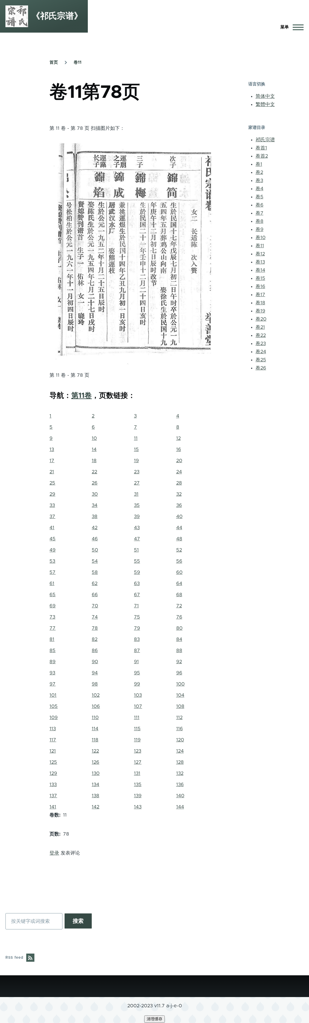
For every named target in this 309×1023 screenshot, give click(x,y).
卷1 (259, 164)
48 (179, 538)
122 (95, 751)
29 (52, 494)
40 (179, 516)
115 (137, 728)
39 (137, 516)
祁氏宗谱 (265, 139)
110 (95, 717)
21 (51, 471)
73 (52, 617)
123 (137, 751)
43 (137, 527)
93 (52, 672)
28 (179, 483)
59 (137, 572)
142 (95, 806)
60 (179, 572)
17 (51, 460)
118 (95, 739)
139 (138, 795)
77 (52, 628)
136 (180, 784)
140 (180, 795)
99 (137, 684)
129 (53, 773)
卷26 (261, 368)
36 (179, 505)
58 (95, 572)
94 (95, 672)
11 (136, 438)
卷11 (77, 62)
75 (137, 617)
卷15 (260, 278)
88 (179, 650)
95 (137, 672)
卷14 (260, 270)
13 (51, 449)
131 (137, 773)
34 (94, 505)
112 (179, 717)
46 (95, 538)
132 (179, 773)
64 (179, 583)
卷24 (261, 351)
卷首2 (262, 156)
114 (95, 728)
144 (180, 806)
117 (52, 739)
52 (179, 550)
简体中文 (265, 96)
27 (137, 483)
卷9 (259, 229)
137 (53, 795)
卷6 (259, 205)
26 (94, 483)
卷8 (259, 221)
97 (52, 684)
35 (137, 505)
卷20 (261, 319)
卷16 (260, 286)
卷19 (260, 310)
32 (179, 494)
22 (94, 471)
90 (95, 661)
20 (179, 460)
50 (95, 550)
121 (52, 751)
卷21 (260, 327)
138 (95, 795)
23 (136, 471)
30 (95, 494)
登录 (54, 853)
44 (179, 527)
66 (95, 594)
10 (94, 438)
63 (137, 583)
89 (52, 661)
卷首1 (261, 147)
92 (179, 661)
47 (137, 538)
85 (52, 650)
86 (95, 650)
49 (52, 550)
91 (136, 661)
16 (178, 449)
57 (52, 572)
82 (94, 639)
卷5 (259, 196)
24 (179, 471)
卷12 (260, 253)
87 (137, 650)
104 (180, 695)
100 (180, 684)
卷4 (259, 188)
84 (179, 639)
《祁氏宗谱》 (57, 16)
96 (179, 672)
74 (95, 617)
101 (52, 695)
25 (52, 483)
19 (136, 460)
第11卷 (81, 395)
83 (137, 639)
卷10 (261, 237)
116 (179, 728)
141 (52, 806)
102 (96, 695)
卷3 (259, 180)
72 (179, 605)
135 (138, 784)
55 (137, 561)
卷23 (261, 343)
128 (180, 762)
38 (94, 516)
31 (136, 494)
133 (53, 784)
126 (95, 762)
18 (94, 460)
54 (95, 561)
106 (96, 706)
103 (138, 695)
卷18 (260, 302)
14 (94, 449)
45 (52, 538)
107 (138, 706)
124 (180, 751)
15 (136, 449)
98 (95, 684)
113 (52, 728)
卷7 (259, 213)
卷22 (261, 335)
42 (94, 527)
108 (180, 706)
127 (138, 762)
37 (52, 516)
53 (52, 561)
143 (138, 806)
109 (53, 717)
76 (179, 617)
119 (137, 739)
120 (180, 739)
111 (136, 717)
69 (52, 605)
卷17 (260, 294)
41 (51, 527)
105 (53, 706)
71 (136, 605)
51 (136, 550)
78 (95, 628)
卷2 (259, 172)
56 (179, 561)
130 (96, 773)
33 (52, 505)
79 (137, 628)
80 (179, 628)
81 (51, 639)
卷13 (260, 262)
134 (95, 784)
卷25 (261, 359)
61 (51, 583)
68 (179, 594)
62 (94, 583)
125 (53, 762)
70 (95, 605)
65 (52, 594)
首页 (53, 62)
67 (137, 594)
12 (178, 438)
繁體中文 (265, 104)
